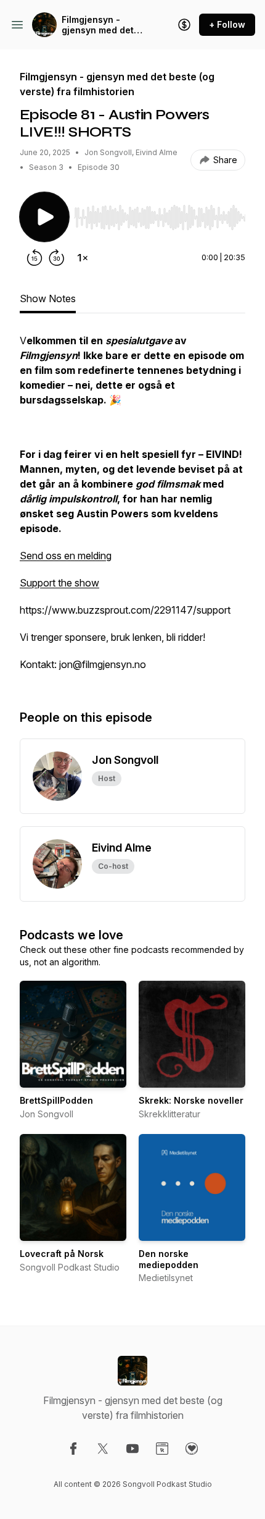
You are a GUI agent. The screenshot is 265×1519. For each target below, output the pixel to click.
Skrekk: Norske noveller (191, 1100)
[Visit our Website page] (162, 1448)
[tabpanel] (132, 508)
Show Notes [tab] (48, 298)
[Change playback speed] (82, 257)
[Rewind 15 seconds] (34, 257)
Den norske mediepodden (168, 1259)
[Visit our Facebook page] (73, 1448)
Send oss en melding (66, 555)
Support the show (59, 583)
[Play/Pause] (44, 217)
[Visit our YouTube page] (132, 1448)
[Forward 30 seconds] (56, 257)
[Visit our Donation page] (192, 1448)
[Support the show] (184, 24)
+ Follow (227, 24)
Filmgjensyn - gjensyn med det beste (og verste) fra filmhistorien (99, 25)
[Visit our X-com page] (103, 1448)
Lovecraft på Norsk (62, 1253)
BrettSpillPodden (56, 1100)
